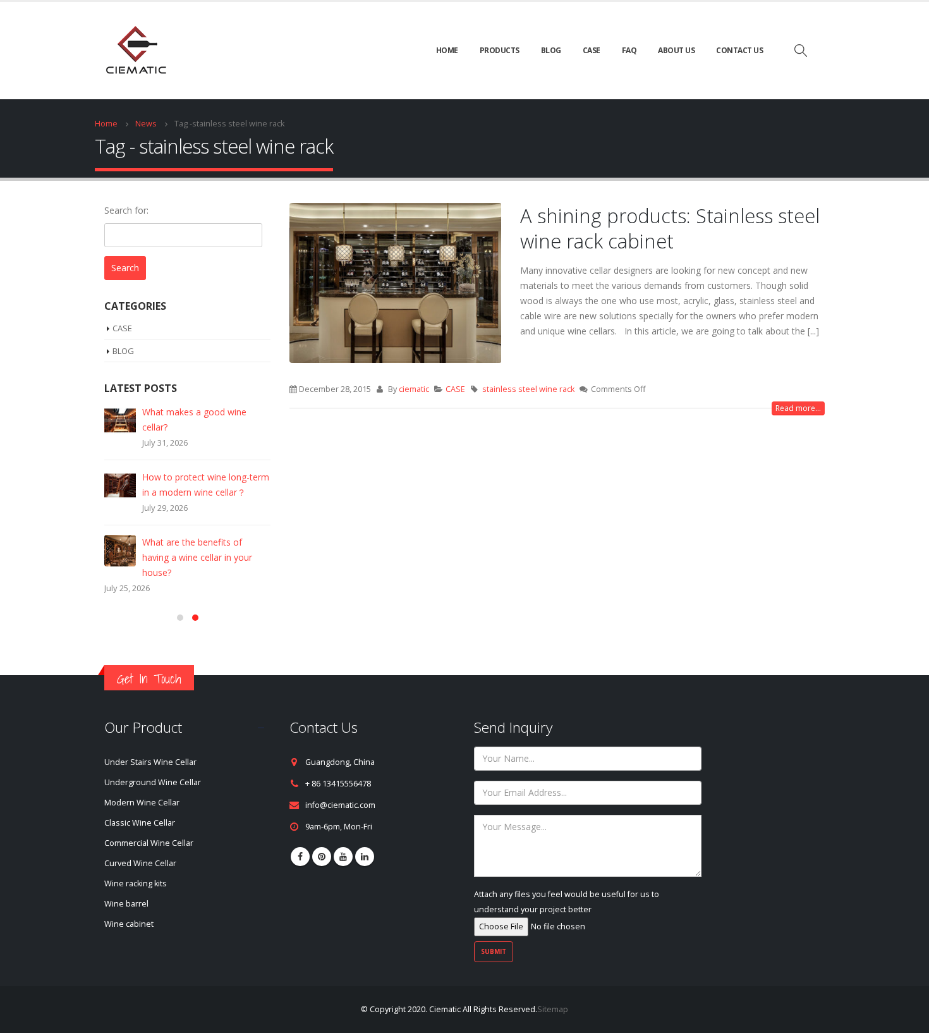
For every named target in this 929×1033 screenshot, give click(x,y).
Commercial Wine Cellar (148, 827)
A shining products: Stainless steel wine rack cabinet (670, 228)
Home (447, 50)
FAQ (629, 50)
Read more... (798, 408)
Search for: (126, 210)
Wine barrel (126, 888)
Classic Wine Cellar (139, 807)
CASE (591, 50)
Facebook (300, 841)
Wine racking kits (135, 868)
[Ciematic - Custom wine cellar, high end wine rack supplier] (135, 50)
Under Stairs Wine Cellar (150, 747)
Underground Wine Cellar (152, 767)
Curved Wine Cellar (140, 848)
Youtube (343, 841)
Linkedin (364, 841)
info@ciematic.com (340, 790)
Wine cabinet (129, 908)
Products (499, 50)
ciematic (414, 389)
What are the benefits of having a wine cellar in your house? (197, 557)
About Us (676, 50)
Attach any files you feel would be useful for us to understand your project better (566, 887)
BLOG (551, 50)
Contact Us (739, 50)
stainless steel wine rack (528, 389)
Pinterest (321, 841)
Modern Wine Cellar (141, 787)
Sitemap (552, 994)
